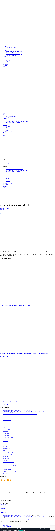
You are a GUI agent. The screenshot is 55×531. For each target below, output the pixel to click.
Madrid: (11, 509)
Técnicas (5, 473)
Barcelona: (11, 508)
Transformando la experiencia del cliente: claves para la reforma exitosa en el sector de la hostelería (24, 353)
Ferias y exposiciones (8, 437)
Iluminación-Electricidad (8, 439)
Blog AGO (3, 512)
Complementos (6, 429)
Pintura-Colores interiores (9, 452)
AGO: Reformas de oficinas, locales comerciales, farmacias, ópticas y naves (3, 201)
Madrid (4, 443)
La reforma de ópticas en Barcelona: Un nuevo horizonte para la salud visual (20, 414)
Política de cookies (7, 526)
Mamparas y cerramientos (9, 444)
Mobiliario (5, 450)
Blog (4, 427)
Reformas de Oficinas (8, 467)
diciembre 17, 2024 (4, 308)
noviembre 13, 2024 (4, 356)
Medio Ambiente (7, 448)
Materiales (5, 446)
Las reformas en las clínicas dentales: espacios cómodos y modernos (16, 401)
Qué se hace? (6, 456)
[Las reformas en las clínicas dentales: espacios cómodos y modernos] (27, 399)
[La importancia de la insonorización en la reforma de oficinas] (27, 302)
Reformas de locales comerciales (10, 464)
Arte (4, 425)
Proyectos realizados (8, 454)
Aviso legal (5, 525)
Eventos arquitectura (7, 433)
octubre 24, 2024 (4, 404)
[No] (24, 530)
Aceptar (21, 530)
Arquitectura (6, 423)
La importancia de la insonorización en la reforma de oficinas (15, 305)
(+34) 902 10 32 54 (4, 504)
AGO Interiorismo (7, 420)
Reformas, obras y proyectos (9, 471)
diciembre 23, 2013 (4, 208)
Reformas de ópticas (8, 469)
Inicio (1, 197)
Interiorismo (5, 441)
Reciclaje (5, 460)
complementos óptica (8, 431)
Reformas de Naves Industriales (10, 466)
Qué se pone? (6, 458)
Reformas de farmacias (8, 462)
